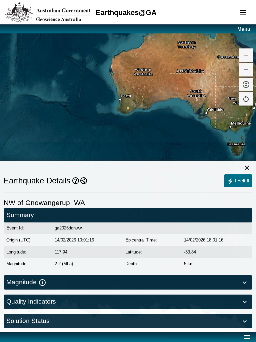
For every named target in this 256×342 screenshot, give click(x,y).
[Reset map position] (246, 99)
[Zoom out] (246, 69)
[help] (76, 181)
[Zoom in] (246, 55)
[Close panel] (247, 168)
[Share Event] (84, 181)
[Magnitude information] (42, 282)
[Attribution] (246, 84)
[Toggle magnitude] (245, 282)
